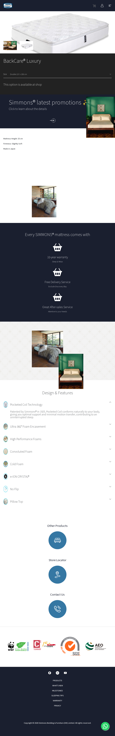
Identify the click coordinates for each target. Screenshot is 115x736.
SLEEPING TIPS (57, 695)
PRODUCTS (57, 680)
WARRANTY (57, 700)
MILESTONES (57, 690)
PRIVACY (57, 705)
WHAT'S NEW (57, 685)
